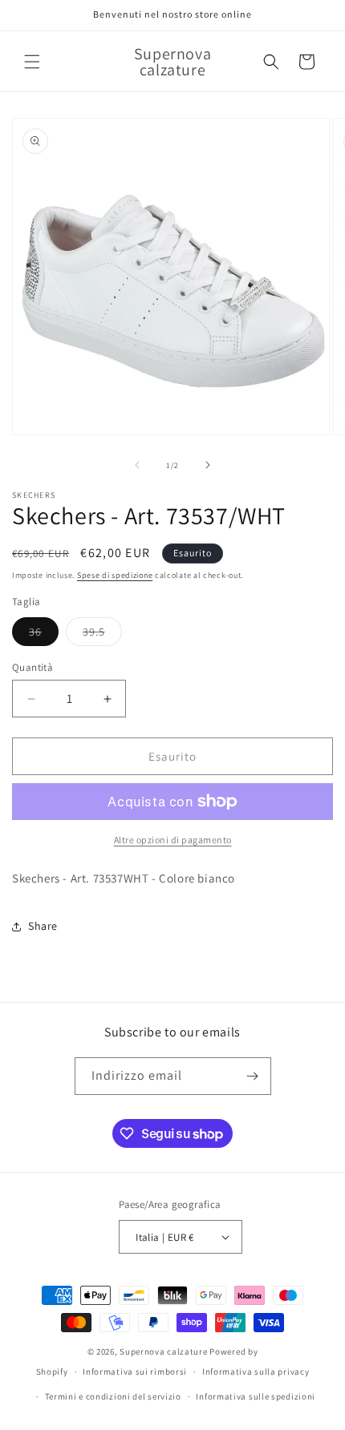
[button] (32, 61)
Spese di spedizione (114, 575)
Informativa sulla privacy (256, 1371)
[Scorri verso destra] (207, 465)
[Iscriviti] (252, 1076)
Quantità (32, 667)
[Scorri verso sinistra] (137, 465)
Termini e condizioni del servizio (113, 1396)
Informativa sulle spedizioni (255, 1396)
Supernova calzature (163, 1351)
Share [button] (43, 926)
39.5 (102, 635)
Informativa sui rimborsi (135, 1371)
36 (44, 635)
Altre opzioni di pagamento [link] (173, 840)
